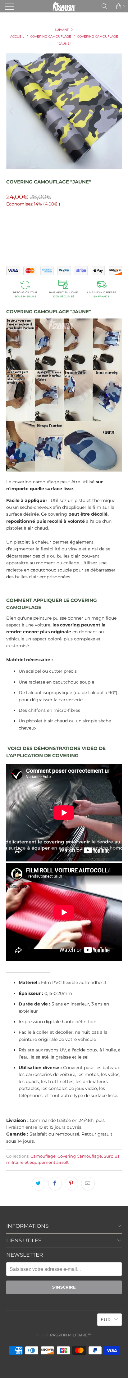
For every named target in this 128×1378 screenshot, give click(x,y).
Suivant (62, 30)
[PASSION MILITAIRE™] (64, 6)
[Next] (116, 111)
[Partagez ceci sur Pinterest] (71, 1184)
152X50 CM (46, 228)
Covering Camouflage (79, 1156)
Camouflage (43, 1156)
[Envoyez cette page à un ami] (88, 1184)
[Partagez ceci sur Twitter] (38, 1184)
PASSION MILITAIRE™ (70, 1335)
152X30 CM (18, 228)
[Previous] (12, 111)
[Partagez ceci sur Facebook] (55, 1184)
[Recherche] (106, 6)
